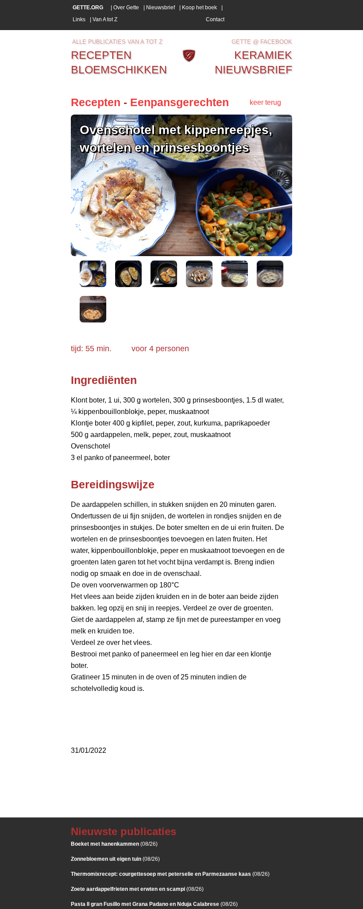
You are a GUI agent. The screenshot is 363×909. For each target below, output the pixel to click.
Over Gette (126, 7)
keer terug (265, 102)
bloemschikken (119, 69)
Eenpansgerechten (179, 102)
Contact (215, 19)
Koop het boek (199, 7)
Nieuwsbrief (160, 7)
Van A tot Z (105, 19)
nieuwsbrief (253, 69)
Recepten (95, 102)
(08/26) (114, 844)
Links (79, 19)
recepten (101, 55)
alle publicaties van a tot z (117, 41)
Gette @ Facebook (262, 41)
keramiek (263, 55)
